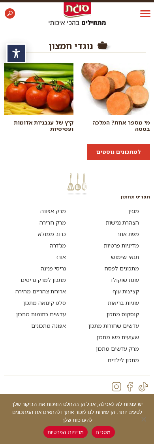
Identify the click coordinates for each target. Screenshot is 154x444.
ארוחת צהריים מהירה (40, 291)
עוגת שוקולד (124, 279)
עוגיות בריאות (123, 302)
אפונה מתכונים (48, 325)
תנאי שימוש (125, 257)
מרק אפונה (53, 211)
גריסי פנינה (53, 268)
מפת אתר (128, 234)
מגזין (133, 211)
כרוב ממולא (52, 234)
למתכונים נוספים (118, 151)
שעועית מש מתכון (118, 337)
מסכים (103, 432)
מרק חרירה (52, 222)
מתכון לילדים (123, 360)
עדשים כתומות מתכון (41, 314)
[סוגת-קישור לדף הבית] (77, 10)
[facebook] (130, 386)
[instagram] (116, 386)
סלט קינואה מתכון (44, 302)
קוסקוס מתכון (123, 314)
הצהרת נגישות (122, 222)
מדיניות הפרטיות (65, 432)
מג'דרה (58, 245)
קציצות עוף (126, 291)
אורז (61, 257)
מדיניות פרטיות (121, 245)
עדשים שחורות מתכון (113, 325)
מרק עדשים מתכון (117, 348)
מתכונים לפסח (121, 268)
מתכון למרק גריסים (43, 279)
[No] (144, 419)
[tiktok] (143, 386)
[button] (10, 13)
